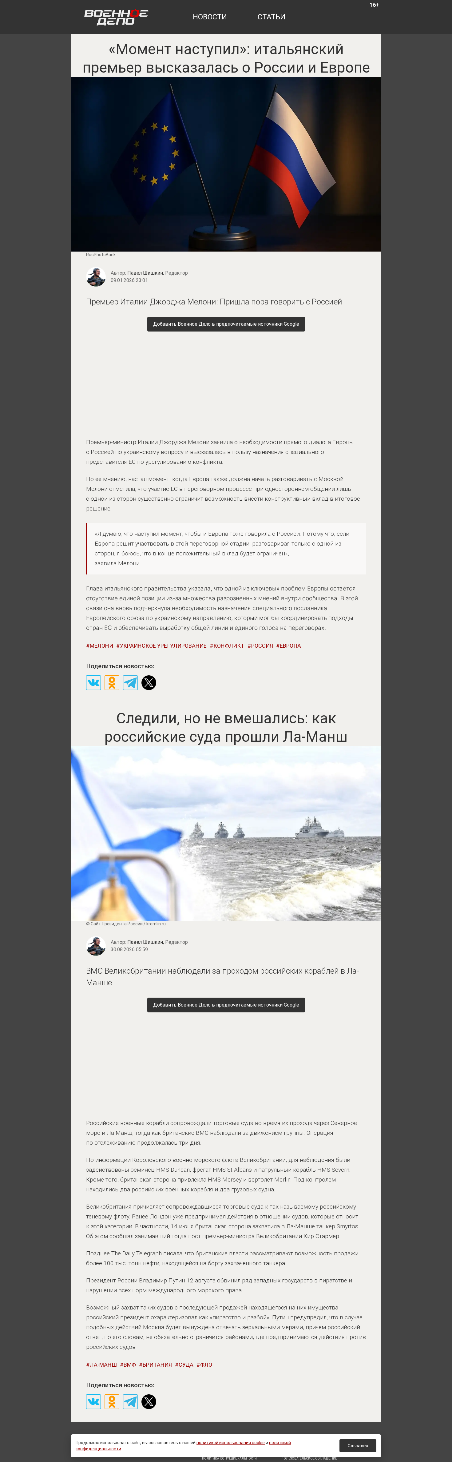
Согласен (357, 1445)
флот (208, 1364)
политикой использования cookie (230, 1442)
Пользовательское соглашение (309, 1458)
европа (290, 645)
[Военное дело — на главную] (116, 17)
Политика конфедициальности (229, 1458)
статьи (271, 17)
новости (210, 17)
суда (186, 1364)
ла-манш (103, 1364)
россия (262, 645)
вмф (130, 1364)
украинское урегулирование (163, 645)
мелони (101, 645)
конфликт (228, 645)
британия (157, 1364)
